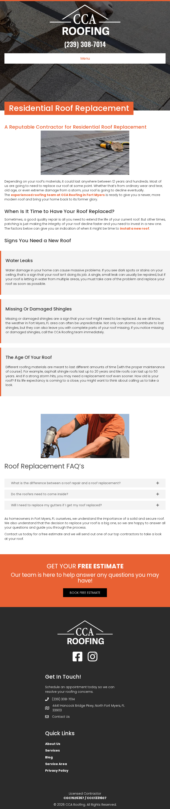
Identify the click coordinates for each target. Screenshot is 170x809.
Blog (49, 757)
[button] (85, 483)
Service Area (56, 764)
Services (52, 750)
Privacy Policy (56, 770)
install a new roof (134, 228)
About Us (52, 744)
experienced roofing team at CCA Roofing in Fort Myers (58, 195)
